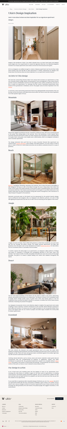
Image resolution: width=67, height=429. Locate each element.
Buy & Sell (43, 4)
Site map (20, 411)
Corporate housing (38, 408)
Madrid (36, 411)
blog (11, 9)
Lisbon (36, 409)
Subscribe (59, 398)
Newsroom (4, 409)
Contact (63, 4)
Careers (3, 408)
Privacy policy (21, 409)
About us (58, 4)
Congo (10, 87)
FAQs (53, 408)
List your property (51, 4)
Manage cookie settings (23, 408)
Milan (36, 413)
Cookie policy (21, 406)
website (51, 381)
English (5, 426)
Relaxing (10, 185)
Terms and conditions (23, 413)
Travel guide (4, 413)
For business (37, 4)
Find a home (31, 4)
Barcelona (37, 406)
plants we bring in (45, 246)
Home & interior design (20, 9)
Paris (36, 414)
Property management (6, 411)
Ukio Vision (31, 9)
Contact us (54, 406)
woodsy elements (21, 143)
